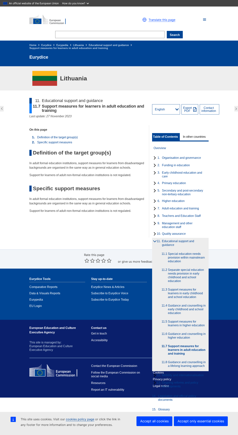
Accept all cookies (154, 421)
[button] (204, 19)
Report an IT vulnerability (107, 389)
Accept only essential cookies (201, 421)
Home (32, 45)
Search (175, 34)
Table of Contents (165, 136)
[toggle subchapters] (154, 158)
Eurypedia (62, 45)
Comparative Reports (43, 287)
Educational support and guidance (109, 45)
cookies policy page (80, 419)
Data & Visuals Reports (44, 293)
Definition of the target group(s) (57, 137)
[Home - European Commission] (72, 19)
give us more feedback (138, 261)
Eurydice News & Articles (107, 287)
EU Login (35, 305)
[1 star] (87, 260)
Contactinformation (208, 109)
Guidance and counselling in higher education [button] (1, 108)
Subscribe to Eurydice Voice (109, 293)
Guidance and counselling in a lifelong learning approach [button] (236, 108)
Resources (98, 383)
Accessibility (99, 340)
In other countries (194, 136)
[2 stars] (89, 260)
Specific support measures (54, 142)
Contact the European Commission (114, 365)
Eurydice (46, 45)
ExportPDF (187, 109)
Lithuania (78, 45)
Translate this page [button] (162, 19)
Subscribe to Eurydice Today (110, 299)
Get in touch (99, 333)
